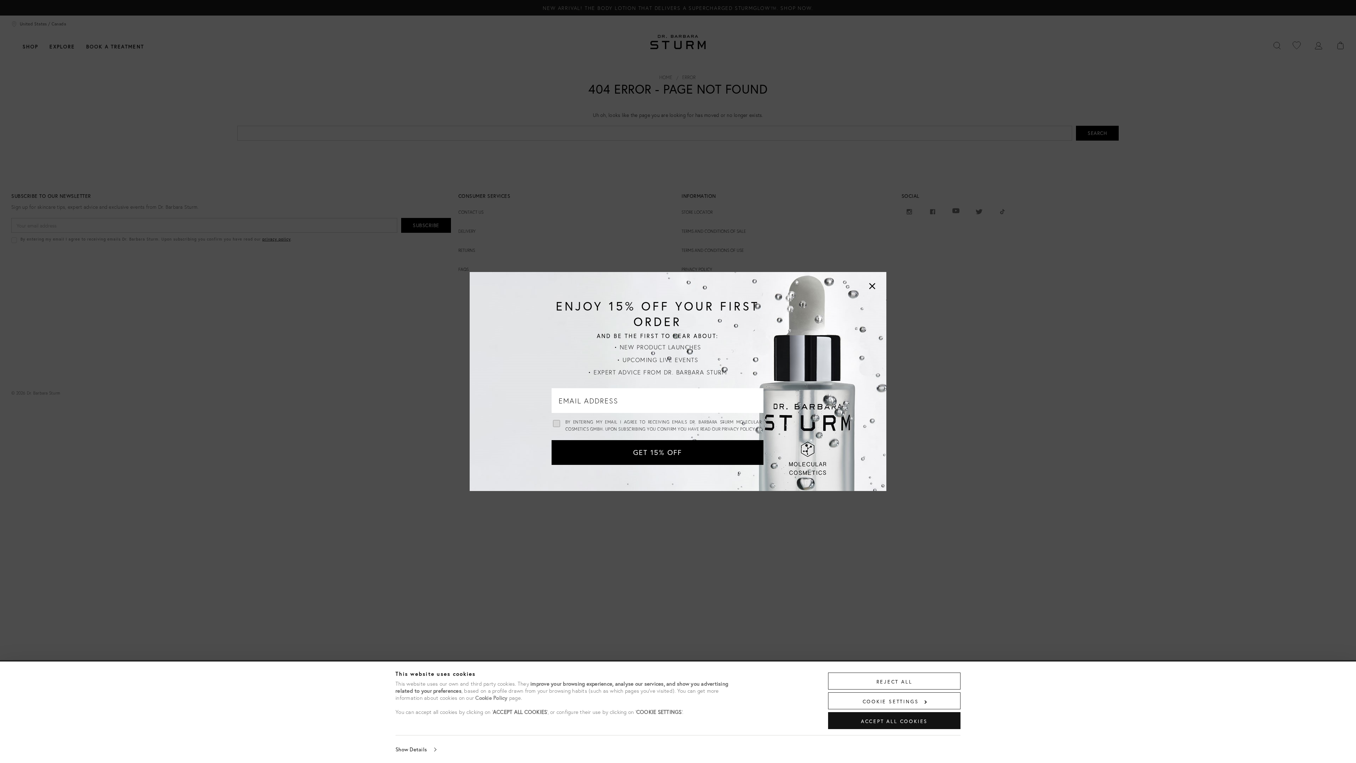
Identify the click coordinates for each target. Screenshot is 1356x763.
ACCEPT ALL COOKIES (894, 721)
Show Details (411, 749)
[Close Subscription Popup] (872, 286)
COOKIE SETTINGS (891, 701)
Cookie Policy (491, 697)
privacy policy (738, 429)
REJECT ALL (894, 681)
